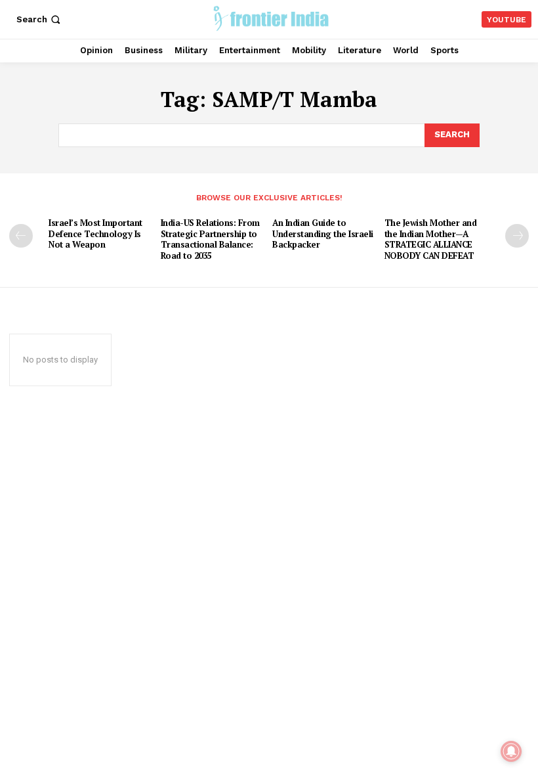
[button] (39, 19)
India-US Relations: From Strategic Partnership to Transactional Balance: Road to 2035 (210, 239)
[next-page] (517, 236)
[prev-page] (21, 236)
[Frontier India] (270, 17)
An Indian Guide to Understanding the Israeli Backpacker (322, 234)
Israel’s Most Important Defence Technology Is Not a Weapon (95, 234)
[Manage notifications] (511, 751)
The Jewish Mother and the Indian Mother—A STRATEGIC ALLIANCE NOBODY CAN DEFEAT (430, 239)
